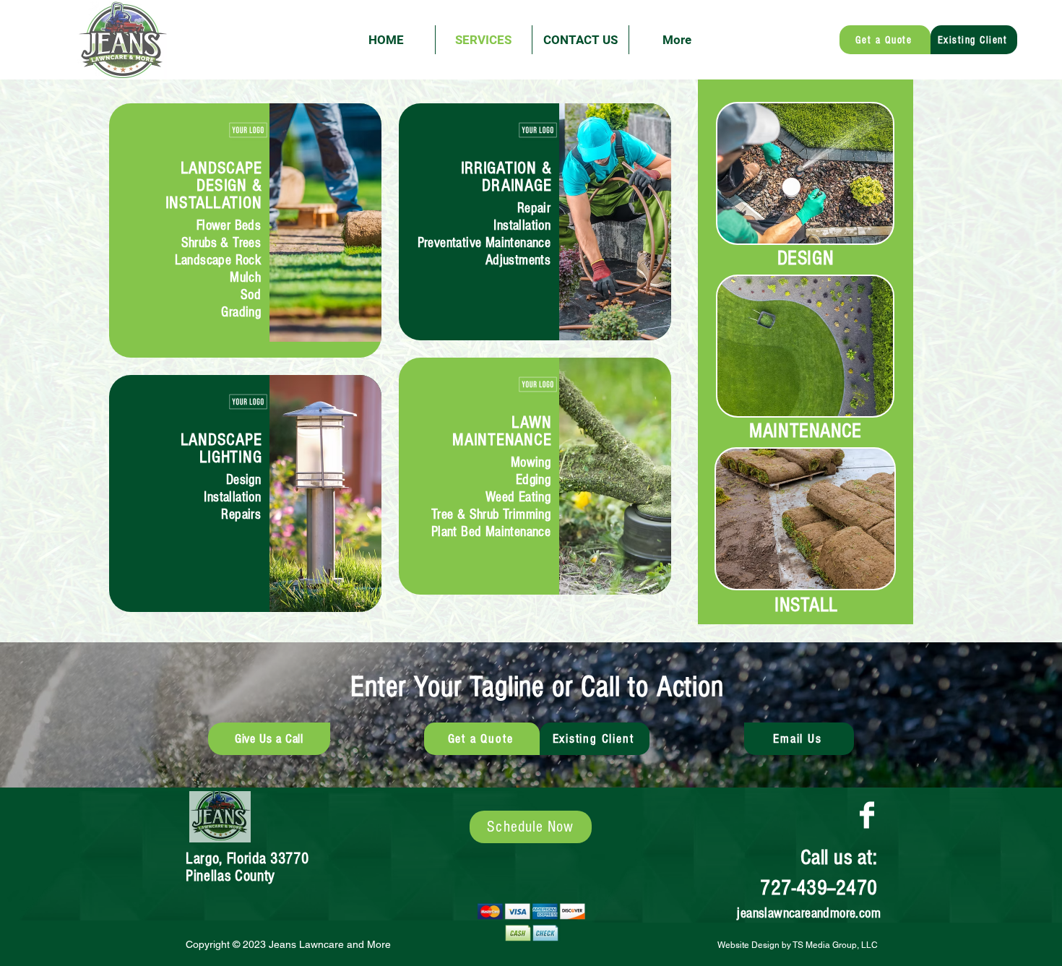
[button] (885, 39)
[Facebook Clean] (867, 815)
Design (243, 480)
